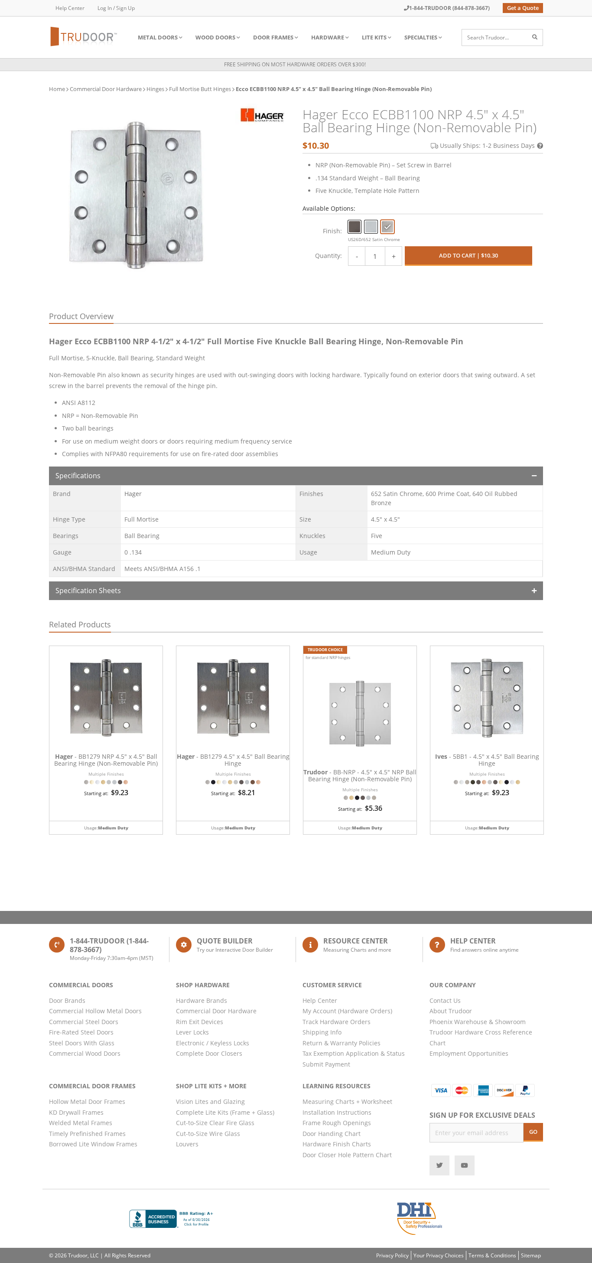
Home (57, 89)
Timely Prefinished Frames (87, 1133)
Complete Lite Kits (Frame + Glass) (225, 1112)
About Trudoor (450, 1011)
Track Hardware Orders (337, 1022)
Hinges (155, 89)
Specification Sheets (88, 590)
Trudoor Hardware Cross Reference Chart (480, 1037)
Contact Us (445, 1000)
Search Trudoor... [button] (488, 37)
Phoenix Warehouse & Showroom (477, 1022)
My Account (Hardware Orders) (347, 1011)
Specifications (78, 475)
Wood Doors (215, 37)
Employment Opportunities (468, 1053)
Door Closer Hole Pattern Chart (347, 1155)
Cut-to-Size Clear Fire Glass (215, 1123)
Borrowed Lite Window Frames (93, 1144)
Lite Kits (374, 37)
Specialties (420, 37)
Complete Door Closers (209, 1053)
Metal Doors (158, 37)
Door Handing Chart (332, 1133)
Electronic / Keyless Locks (212, 1043)
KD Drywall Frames (76, 1112)
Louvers (187, 1144)
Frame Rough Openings (337, 1123)
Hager (133, 494)
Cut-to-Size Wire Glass (208, 1133)
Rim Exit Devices (199, 1022)
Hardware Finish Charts (337, 1144)
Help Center (70, 8)
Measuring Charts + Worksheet (347, 1101)
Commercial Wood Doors (84, 1053)
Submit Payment (326, 1064)
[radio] (354, 226)
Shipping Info (322, 1032)
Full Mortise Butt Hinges (200, 89)
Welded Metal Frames (80, 1123)
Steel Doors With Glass (81, 1043)
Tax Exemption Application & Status (354, 1053)
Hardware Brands (201, 1000)
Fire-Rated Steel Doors (81, 1032)
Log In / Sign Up (116, 8)
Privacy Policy (392, 1255)
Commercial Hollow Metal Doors (95, 1011)
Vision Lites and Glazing (210, 1101)
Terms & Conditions (492, 1255)
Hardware (327, 37)
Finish (331, 231)
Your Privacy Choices (438, 1255)
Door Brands (67, 1000)
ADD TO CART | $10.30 (468, 255)
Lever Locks (192, 1032)
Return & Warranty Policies (342, 1043)
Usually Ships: (487, 145)
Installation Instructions (337, 1112)
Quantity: (328, 255)
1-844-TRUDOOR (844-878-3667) (449, 8)
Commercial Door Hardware (106, 89)
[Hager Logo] (262, 115)
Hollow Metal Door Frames (87, 1101)
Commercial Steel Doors (83, 1022)
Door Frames (273, 37)
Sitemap (531, 1255)
